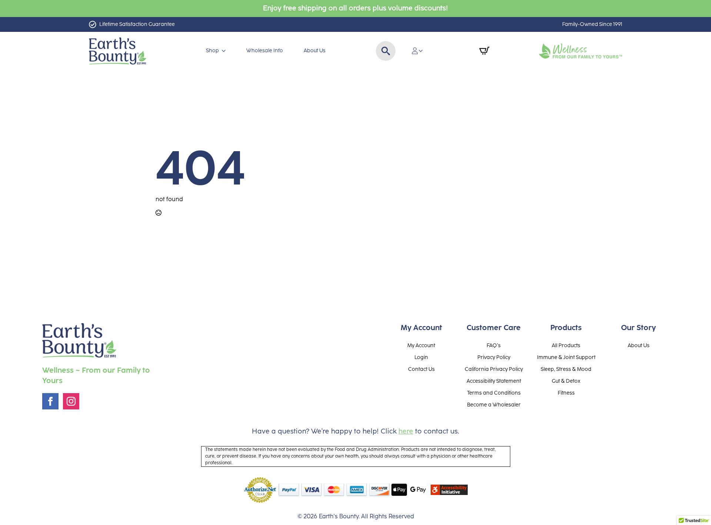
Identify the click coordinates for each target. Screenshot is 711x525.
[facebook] (50, 401)
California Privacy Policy (494, 369)
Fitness (566, 393)
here (405, 431)
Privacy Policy (493, 357)
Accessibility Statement (494, 381)
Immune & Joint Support (566, 357)
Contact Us (421, 369)
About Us (315, 50)
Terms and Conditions (494, 393)
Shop (212, 50)
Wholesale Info (264, 50)
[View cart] (484, 51)
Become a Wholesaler (494, 405)
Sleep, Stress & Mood (566, 369)
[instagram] (71, 401)
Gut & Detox (566, 381)
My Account (421, 345)
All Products (566, 345)
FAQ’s (494, 345)
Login (421, 357)
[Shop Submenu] (225, 50)
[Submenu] (423, 50)
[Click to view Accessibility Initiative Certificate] (449, 490)
